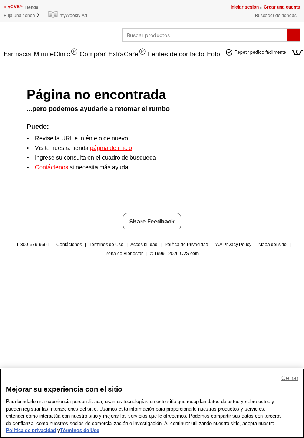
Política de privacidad (31, 430)
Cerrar (289, 378)
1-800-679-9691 (32, 244)
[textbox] (205, 35)
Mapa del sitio (272, 244)
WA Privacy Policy (233, 244)
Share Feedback (152, 221)
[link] (69, 11)
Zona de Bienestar (124, 253)
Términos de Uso (106, 244)
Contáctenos (69, 244)
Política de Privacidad (186, 244)
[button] (22, 15)
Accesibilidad (144, 244)
